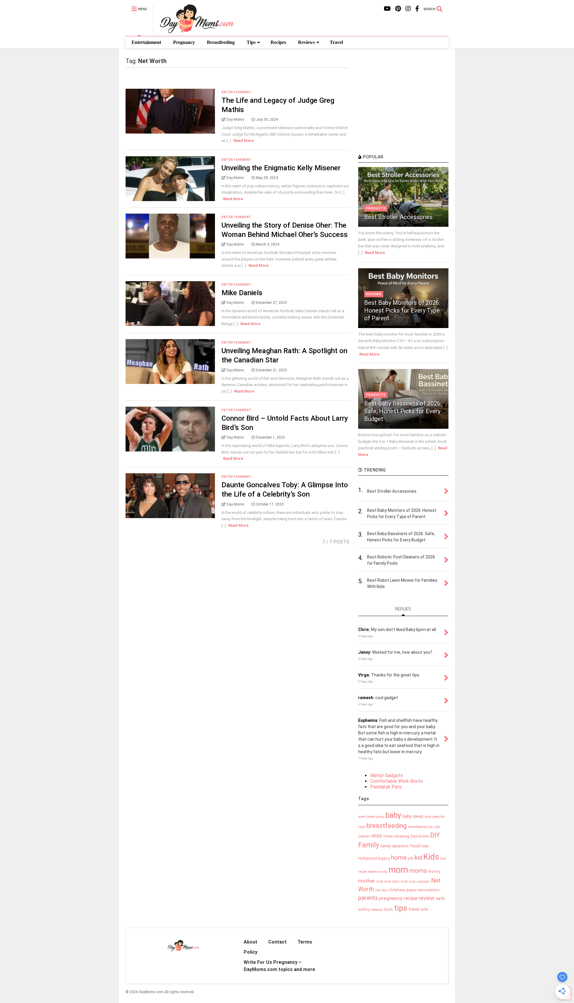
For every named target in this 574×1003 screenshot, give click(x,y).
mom (398, 870)
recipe (410, 898)
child (376, 836)
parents (368, 898)
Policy (250, 952)
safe (440, 898)
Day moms (419, 836)
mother (366, 881)
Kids (431, 857)
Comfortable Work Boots (396, 781)
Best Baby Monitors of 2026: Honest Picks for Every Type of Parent (402, 310)
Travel (336, 42)
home (399, 857)
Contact (277, 942)
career (364, 836)
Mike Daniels (242, 293)
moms (418, 870)
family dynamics (394, 846)
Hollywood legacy (374, 858)
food (415, 846)
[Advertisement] (403, 109)
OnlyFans (397, 890)
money (434, 871)
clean (388, 836)
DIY (435, 835)
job (410, 858)
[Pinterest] (398, 9)
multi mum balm (387, 881)
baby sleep (412, 816)
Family (368, 845)
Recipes (278, 42)
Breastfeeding (221, 42)
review (426, 898)
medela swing (377, 872)
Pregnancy (184, 42)
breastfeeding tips (420, 827)
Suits (388, 909)
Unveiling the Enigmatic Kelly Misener (281, 168)
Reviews (306, 42)
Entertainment (146, 42)
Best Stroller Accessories (398, 216)
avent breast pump (371, 817)
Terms (304, 942)
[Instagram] (408, 9)
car (437, 826)
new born (381, 890)
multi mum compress (415, 881)
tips (400, 908)
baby (393, 815)
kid (418, 857)
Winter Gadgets (386, 775)
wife (424, 909)
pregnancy (390, 898)
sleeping (376, 910)
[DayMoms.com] (193, 31)
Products (376, 208)
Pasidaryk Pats (386, 787)
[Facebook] (417, 9)
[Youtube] (387, 9)
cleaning (401, 836)
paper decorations (422, 890)
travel (413, 909)
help (425, 846)
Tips (251, 42)
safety (364, 909)
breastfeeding (387, 825)
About (250, 942)
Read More (243, 140)
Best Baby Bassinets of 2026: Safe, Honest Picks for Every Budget (403, 411)
